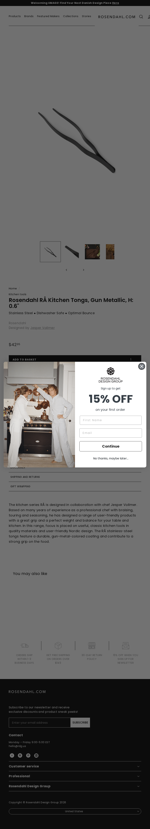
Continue (110, 446)
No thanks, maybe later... (110, 458)
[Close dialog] (141, 366)
